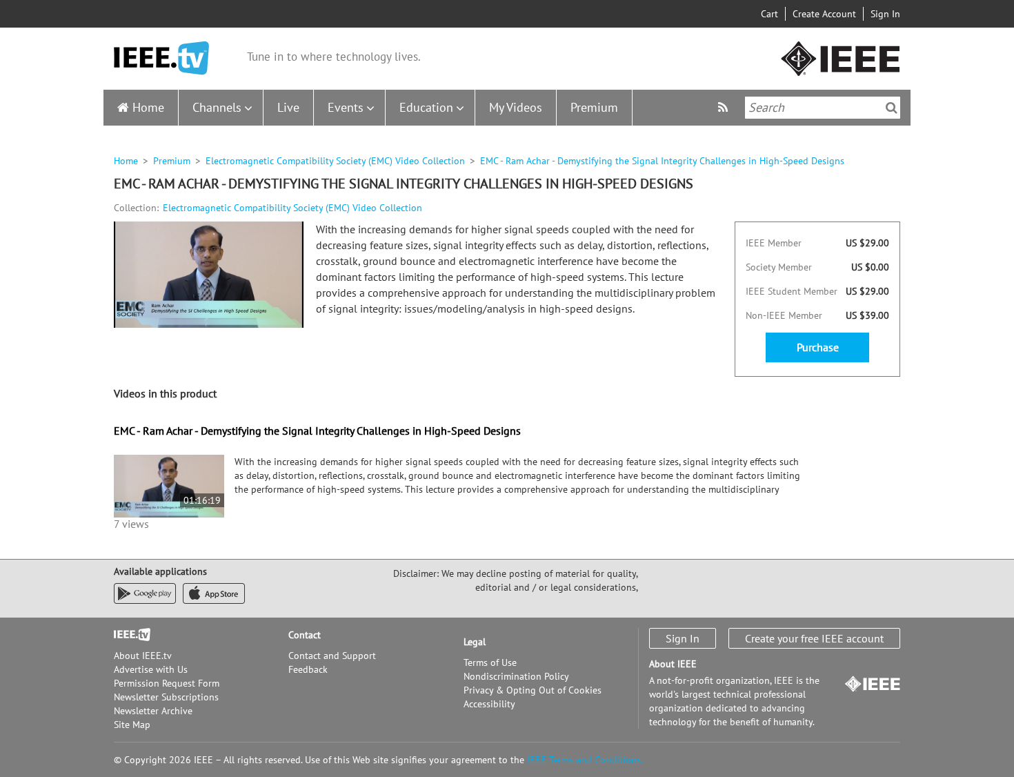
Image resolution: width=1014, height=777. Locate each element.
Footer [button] (127, 635)
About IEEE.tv (143, 655)
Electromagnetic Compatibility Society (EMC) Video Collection (335, 161)
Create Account (824, 14)
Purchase (818, 347)
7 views (131, 524)
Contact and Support (332, 655)
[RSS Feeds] (724, 107)
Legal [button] (475, 642)
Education (426, 107)
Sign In (885, 14)
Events (346, 107)
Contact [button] (304, 635)
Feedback (308, 669)
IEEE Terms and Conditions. (585, 760)
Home (148, 107)
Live (288, 107)
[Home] (161, 58)
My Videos (515, 107)
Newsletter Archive (153, 711)
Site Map (132, 724)
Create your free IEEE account (814, 638)
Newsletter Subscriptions (166, 697)
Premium (594, 107)
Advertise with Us (151, 669)
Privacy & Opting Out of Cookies (533, 690)
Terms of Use (490, 662)
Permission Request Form (166, 683)
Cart (769, 14)
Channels (216, 107)
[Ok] (891, 108)
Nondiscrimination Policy (516, 676)
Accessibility (489, 704)
